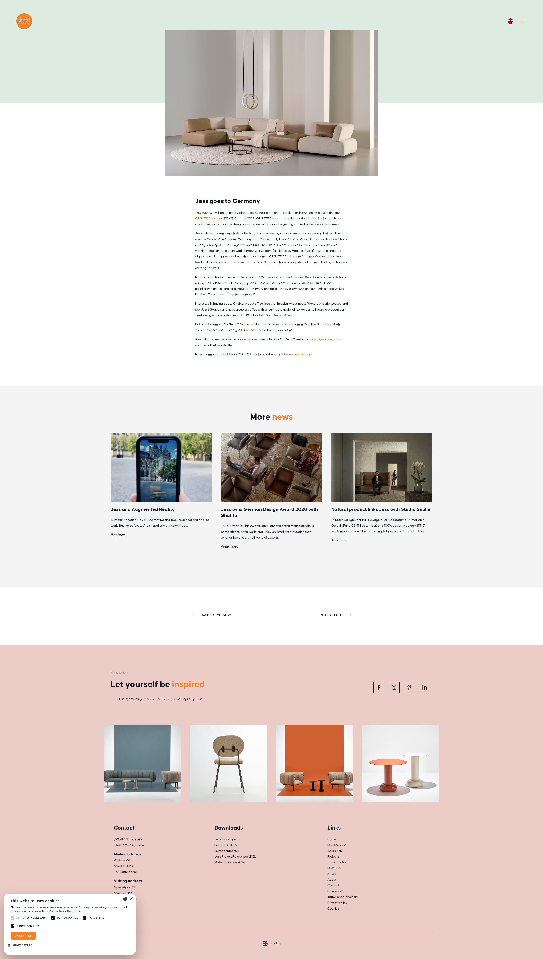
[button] (21, 945)
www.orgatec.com (299, 354)
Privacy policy (337, 902)
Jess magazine (225, 839)
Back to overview (215, 615)
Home (331, 839)
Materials (334, 868)
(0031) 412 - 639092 (128, 839)
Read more (74, 911)
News (331, 874)
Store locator (336, 862)
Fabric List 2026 (225, 845)
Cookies (333, 908)
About (331, 879)
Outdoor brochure (227, 850)
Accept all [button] (23, 935)
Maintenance (336, 845)
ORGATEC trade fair (209, 218)
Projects (333, 856)
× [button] (131, 898)
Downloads (335, 891)
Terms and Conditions (342, 897)
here (252, 330)
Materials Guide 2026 (229, 862)
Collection (334, 850)
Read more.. (119, 534)
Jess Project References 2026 (235, 856)
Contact (333, 885)
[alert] (70, 924)
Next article (332, 615)
